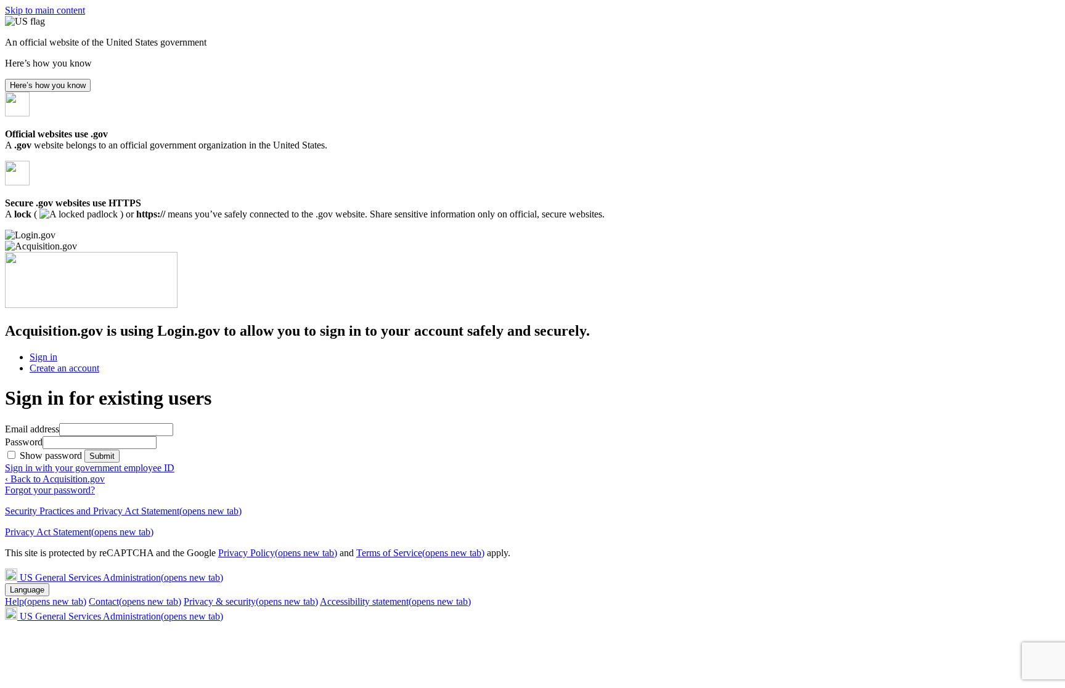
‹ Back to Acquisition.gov (55, 479)
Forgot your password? (50, 490)
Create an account (64, 368)
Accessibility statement (395, 601)
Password (24, 442)
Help (45, 601)
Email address (32, 429)
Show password (52, 455)
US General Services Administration (121, 577)
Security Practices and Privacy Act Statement (123, 511)
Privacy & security (251, 601)
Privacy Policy (277, 553)
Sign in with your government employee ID (89, 468)
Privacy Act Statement (79, 532)
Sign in (43, 357)
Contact (135, 601)
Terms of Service (420, 553)
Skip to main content (45, 10)
